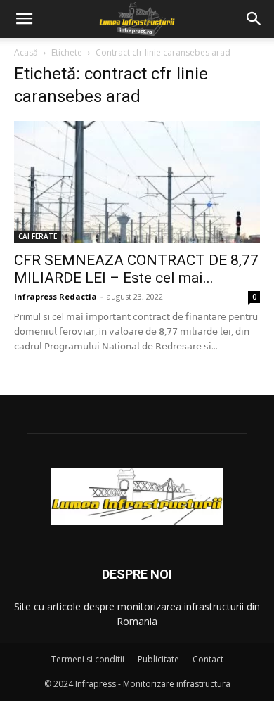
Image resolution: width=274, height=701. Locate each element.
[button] (23, 19)
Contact (208, 659)
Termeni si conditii (87, 659)
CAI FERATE (37, 236)
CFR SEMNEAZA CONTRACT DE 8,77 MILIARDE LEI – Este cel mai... (136, 269)
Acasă (26, 52)
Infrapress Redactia (55, 296)
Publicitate (158, 659)
